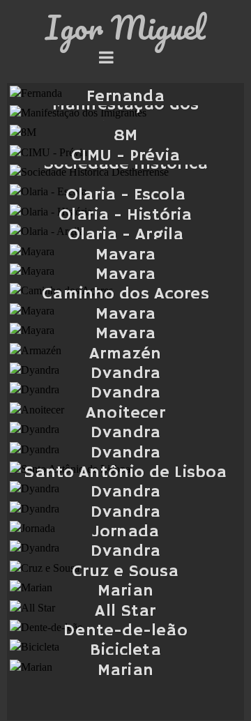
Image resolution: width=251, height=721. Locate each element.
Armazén (125, 354)
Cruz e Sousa (125, 572)
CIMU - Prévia (126, 156)
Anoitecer (125, 413)
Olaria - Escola (125, 195)
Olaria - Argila (126, 235)
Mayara (125, 255)
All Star (125, 611)
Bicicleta (125, 650)
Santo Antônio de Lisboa (125, 473)
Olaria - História (125, 215)
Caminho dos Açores (125, 294)
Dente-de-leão (125, 631)
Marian (125, 591)
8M (125, 136)
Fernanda (125, 97)
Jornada (125, 532)
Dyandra (125, 374)
